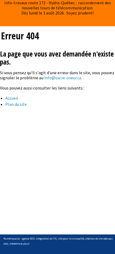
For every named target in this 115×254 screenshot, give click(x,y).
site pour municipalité (71, 238)
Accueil (11, 98)
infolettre (14, 243)
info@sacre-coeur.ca (62, 77)
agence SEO (28, 238)
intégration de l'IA (46, 238)
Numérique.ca (11, 238)
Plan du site (16, 104)
